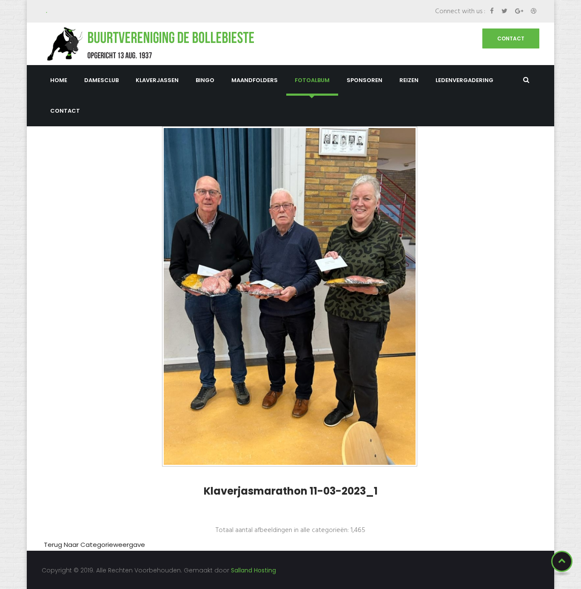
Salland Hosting (253, 570)
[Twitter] (505, 10)
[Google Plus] (520, 10)
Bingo (205, 80)
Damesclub (101, 80)
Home (58, 80)
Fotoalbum (312, 80)
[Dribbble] (533, 10)
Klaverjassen (157, 80)
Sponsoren (364, 80)
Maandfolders (254, 80)
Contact (510, 38)
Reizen (409, 80)
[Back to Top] (561, 561)
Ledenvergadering (464, 80)
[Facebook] (492, 10)
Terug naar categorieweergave (94, 544)
